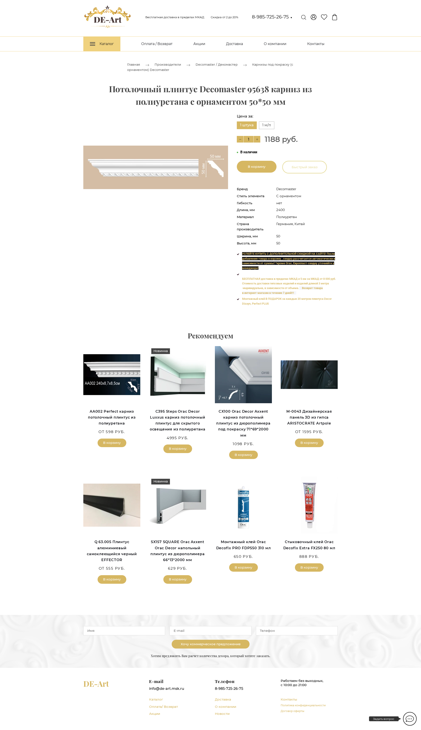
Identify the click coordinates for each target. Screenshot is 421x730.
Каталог (156, 699)
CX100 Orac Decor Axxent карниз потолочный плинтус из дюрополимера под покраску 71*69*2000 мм (243, 423)
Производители (168, 65)
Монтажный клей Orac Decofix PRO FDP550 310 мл (243, 545)
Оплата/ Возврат (163, 707)
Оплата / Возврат (157, 44)
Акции (199, 44)
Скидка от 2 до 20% (224, 17)
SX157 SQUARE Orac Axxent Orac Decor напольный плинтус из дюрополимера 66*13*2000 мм (177, 551)
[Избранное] (324, 17)
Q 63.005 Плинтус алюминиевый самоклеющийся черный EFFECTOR (112, 551)
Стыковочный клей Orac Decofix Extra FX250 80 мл (309, 545)
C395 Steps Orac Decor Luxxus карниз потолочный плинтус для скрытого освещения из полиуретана (177, 420)
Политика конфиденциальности (303, 705)
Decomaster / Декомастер (217, 65)
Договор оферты (292, 711)
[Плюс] (257, 139)
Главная (133, 65)
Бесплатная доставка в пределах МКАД (174, 17)
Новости (222, 714)
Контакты (316, 44)
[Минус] (240, 139)
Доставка (234, 44)
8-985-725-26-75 (272, 17)
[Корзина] (335, 17)
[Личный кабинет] (313, 17)
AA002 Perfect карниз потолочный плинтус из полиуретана (112, 417)
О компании (275, 44)
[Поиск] (303, 17)
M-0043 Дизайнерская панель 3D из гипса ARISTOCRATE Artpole (309, 417)
